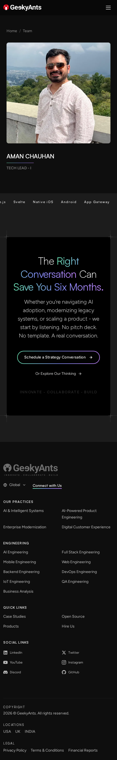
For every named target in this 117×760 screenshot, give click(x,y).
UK (17, 731)
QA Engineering (75, 581)
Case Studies (14, 616)
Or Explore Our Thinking (55, 373)
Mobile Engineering (19, 562)
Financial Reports (83, 750)
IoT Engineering (16, 581)
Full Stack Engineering (81, 552)
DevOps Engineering (79, 571)
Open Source (73, 616)
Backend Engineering (21, 571)
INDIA (30, 731)
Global (14, 484)
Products (11, 626)
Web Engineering (76, 562)
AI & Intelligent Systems (23, 510)
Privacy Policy (14, 750)
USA (7, 731)
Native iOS (38, 202)
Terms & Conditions (47, 750)
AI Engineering (15, 552)
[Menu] (108, 7)
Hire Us (68, 626)
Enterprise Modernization (24, 527)
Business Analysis (18, 591)
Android (64, 202)
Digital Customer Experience (86, 527)
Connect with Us (47, 485)
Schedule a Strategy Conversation (55, 357)
